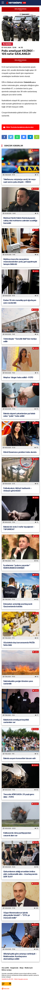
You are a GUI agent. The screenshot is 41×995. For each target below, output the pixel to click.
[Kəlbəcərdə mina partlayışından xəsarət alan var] (20, 816)
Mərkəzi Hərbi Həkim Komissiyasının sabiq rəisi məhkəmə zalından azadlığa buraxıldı (20, 220)
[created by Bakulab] (5, 988)
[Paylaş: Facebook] (4, 137)
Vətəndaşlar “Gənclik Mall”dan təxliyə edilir (20, 340)
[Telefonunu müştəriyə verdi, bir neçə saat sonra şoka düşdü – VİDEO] (20, 162)
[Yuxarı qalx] (35, 989)
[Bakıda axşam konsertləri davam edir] (20, 741)
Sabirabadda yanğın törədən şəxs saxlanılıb (18, 682)
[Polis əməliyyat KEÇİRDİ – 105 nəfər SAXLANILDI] (20, 27)
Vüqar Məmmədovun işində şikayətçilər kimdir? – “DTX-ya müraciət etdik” (16, 915)
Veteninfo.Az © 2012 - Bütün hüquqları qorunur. (15, 979)
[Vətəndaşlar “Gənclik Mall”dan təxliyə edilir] (20, 322)
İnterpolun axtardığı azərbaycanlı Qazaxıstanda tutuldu (17, 605)
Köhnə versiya (6, 970)
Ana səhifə (5, 968)
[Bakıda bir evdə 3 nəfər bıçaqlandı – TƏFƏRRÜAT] (20, 510)
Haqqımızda (14, 968)
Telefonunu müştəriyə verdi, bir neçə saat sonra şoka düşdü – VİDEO (19, 180)
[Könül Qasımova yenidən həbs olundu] (20, 435)
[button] (36, 137)
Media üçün (29, 968)
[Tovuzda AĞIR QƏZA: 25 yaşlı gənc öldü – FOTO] (20, 777)
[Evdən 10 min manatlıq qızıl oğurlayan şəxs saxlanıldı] (20, 283)
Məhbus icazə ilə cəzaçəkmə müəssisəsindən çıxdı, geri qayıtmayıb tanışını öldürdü (20, 261)
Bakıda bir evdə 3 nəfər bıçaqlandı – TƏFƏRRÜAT (18, 528)
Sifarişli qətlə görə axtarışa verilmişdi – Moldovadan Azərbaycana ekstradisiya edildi (19, 956)
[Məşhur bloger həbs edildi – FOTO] (20, 361)
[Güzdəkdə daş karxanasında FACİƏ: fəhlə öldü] (20, 626)
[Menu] (4, 2)
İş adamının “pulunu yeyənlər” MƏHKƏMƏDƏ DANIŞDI (16, 566)
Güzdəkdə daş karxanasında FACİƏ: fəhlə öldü (19, 643)
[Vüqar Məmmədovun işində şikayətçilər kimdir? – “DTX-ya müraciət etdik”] (20, 896)
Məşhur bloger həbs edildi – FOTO (18, 377)
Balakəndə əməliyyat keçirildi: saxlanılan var (16, 721)
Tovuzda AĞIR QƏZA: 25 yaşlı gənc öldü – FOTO (18, 795)
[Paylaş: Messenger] (23, 137)
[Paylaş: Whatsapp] (17, 137)
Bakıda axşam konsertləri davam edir (19, 758)
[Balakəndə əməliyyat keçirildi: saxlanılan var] (20, 703)
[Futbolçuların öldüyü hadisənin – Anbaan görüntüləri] (20, 471)
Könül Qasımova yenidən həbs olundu (20, 452)
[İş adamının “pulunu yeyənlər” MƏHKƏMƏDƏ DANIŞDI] (20, 548)
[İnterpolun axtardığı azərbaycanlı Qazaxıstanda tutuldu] (20, 587)
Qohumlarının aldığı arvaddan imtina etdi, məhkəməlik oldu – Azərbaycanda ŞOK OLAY (20, 874)
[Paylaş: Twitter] (10, 137)
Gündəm (35, 150)
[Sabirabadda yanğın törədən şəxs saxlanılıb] (20, 664)
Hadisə (8, 44)
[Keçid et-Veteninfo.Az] (16, 3)
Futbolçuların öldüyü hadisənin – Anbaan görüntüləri (17, 489)
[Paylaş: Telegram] (30, 137)
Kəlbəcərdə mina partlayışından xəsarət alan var (17, 834)
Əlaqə (21, 968)
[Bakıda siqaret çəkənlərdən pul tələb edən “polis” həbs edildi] (20, 397)
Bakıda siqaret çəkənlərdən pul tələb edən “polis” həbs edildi (19, 414)
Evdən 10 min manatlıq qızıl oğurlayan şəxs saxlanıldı (19, 301)
